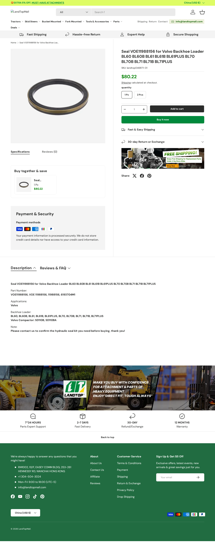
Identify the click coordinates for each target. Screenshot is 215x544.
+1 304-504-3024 (29, 476)
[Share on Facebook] (142, 175)
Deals (14, 27)
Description (21, 267)
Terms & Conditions (129, 463)
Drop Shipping (126, 496)
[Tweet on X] (134, 175)
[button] (202, 12)
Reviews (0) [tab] (49, 151)
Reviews (95, 483)
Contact (163, 21)
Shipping (142, 21)
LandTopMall (24, 529)
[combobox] (115, 12)
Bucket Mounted (51, 21)
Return (153, 21)
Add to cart (177, 108)
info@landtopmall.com (32, 487)
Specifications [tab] (20, 151)
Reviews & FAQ (53, 268)
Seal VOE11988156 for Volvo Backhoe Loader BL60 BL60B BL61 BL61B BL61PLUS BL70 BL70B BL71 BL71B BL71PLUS (39, 43)
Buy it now (163, 119)
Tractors (15, 21)
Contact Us (97, 470)
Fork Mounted (73, 21)
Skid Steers (31, 21)
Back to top (107, 437)
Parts (116, 21)
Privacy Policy (125, 490)
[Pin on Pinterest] (149, 175)
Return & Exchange (129, 483)
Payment (122, 470)
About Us (96, 463)
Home (13, 43)
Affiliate (95, 476)
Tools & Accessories (97, 21)
